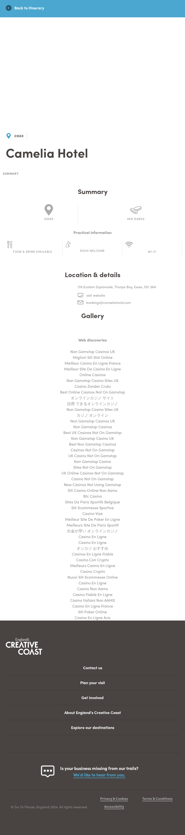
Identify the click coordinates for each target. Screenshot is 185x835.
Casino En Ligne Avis (93, 617)
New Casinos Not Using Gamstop (92, 484)
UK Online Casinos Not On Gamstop (92, 473)
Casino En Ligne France (92, 606)
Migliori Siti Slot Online (92, 357)
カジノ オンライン (92, 415)
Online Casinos (92, 374)
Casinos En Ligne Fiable (92, 554)
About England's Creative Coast (92, 712)
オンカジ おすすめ (92, 548)
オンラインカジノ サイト (92, 398)
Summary (11, 173)
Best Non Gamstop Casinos (92, 444)
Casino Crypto (92, 571)
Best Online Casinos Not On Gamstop (92, 392)
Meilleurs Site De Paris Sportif (92, 525)
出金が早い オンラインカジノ (92, 531)
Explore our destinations (92, 727)
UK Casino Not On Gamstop (92, 455)
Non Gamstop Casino (92, 461)
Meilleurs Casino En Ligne (92, 565)
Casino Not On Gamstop (92, 478)
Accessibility (114, 806)
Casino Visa (92, 513)
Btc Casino (92, 496)
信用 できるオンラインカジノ (92, 403)
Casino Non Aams (92, 588)
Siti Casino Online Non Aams (92, 490)
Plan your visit (92, 682)
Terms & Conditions (157, 798)
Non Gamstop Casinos (92, 426)
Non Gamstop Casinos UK (92, 351)
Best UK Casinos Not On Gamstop (92, 432)
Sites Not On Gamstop (92, 467)
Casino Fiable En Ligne (92, 594)
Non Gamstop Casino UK (92, 438)
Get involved (92, 697)
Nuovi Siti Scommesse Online (92, 577)
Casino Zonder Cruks (92, 386)
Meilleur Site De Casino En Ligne (92, 369)
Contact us (92, 667)
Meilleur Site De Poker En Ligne (92, 519)
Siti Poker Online (92, 612)
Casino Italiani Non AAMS (92, 600)
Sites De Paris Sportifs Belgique (92, 502)
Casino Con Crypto (92, 559)
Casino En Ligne (92, 536)
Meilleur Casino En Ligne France (93, 363)
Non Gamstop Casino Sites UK (92, 380)
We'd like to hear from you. (99, 775)
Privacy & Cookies (114, 798)
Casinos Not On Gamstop (93, 450)
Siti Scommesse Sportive (92, 507)
